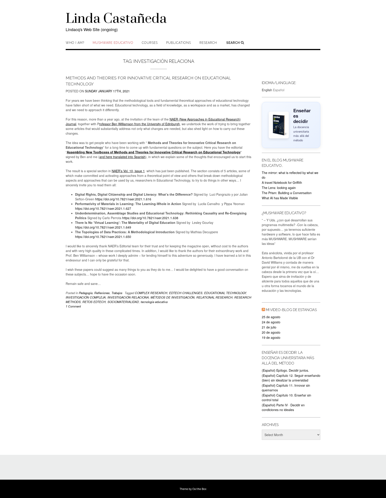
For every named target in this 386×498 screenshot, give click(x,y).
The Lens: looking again (279, 187)
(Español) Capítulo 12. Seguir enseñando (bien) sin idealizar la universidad (291, 377)
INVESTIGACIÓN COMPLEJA (86, 297)
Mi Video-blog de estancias (291, 310)
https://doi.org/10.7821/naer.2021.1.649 (103, 227)
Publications (178, 43)
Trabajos (116, 293)
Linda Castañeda (116, 19)
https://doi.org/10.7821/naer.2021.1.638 (150, 218)
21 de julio (269, 327)
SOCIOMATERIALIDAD (123, 302)
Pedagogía (85, 293)
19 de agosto (271, 337)
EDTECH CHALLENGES (185, 293)
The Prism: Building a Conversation (287, 193)
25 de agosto (271, 317)
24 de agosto (271, 322)
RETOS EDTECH (94, 302)
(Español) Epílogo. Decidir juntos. (285, 370)
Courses (150, 43)
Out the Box (199, 489)
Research (208, 43)
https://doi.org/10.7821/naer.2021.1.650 (103, 236)
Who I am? (75, 43)
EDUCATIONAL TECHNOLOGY (225, 293)
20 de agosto (271, 332)
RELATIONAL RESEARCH (214, 297)
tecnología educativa (154, 302)
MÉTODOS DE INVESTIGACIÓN (173, 297)
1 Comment (73, 306)
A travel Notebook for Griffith (282, 182)
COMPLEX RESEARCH (151, 293)
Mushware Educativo (113, 43)
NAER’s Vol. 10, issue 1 (128, 171)
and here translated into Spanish (122, 157)
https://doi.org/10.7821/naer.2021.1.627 (103, 208)
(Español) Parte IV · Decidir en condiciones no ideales (283, 407)
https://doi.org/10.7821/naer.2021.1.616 (123, 199)
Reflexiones (102, 293)
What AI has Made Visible (280, 198)
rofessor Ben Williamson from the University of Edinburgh (139, 124)
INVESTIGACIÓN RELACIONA (128, 297)
